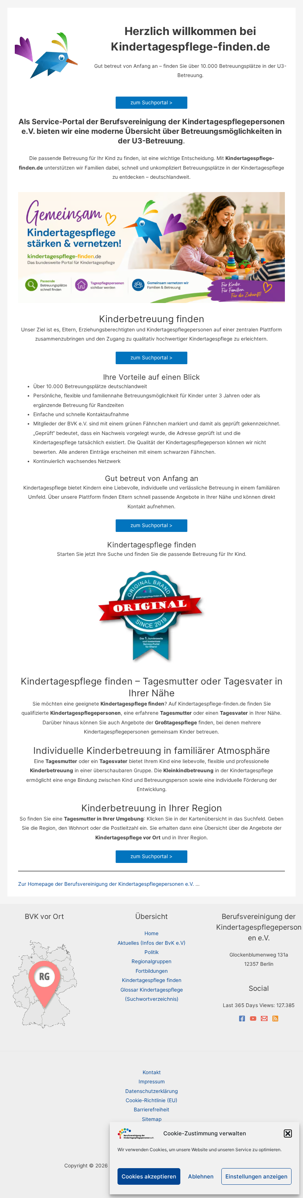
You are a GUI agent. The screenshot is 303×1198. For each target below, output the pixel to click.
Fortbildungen (152, 971)
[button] (288, 1133)
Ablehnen (201, 1176)
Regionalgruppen (151, 961)
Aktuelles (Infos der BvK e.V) (151, 943)
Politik (151, 952)
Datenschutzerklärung (151, 1091)
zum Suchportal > (151, 102)
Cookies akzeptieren (149, 1176)
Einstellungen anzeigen (256, 1176)
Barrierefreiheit (151, 1109)
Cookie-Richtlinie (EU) (151, 1100)
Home (151, 933)
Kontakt (152, 1072)
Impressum (152, 1081)
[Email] (264, 1018)
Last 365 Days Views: (249, 1005)
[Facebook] (242, 1018)
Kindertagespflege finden (151, 980)
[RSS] (275, 1018)
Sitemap (151, 1119)
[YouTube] (253, 1018)
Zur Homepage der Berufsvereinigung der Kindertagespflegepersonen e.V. (106, 884)
